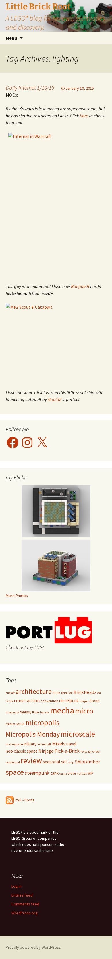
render (95, 752)
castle (9, 701)
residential (13, 762)
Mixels (58, 743)
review (31, 760)
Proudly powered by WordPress (33, 947)
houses (44, 712)
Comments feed (25, 904)
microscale (78, 734)
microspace (14, 744)
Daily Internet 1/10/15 (30, 87)
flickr (35, 712)
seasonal (51, 761)
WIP (91, 773)
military (30, 744)
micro (84, 710)
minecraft (44, 744)
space (15, 772)
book (56, 693)
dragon (84, 701)
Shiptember (87, 762)
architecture (34, 691)
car (99, 693)
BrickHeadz (85, 692)
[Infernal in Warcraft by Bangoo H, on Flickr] (56, 204)
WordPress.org (24, 912)
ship (71, 762)
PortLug (85, 752)
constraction (27, 700)
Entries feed (22, 895)
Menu (11, 38)
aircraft (10, 693)
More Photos (17, 595)
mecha (62, 710)
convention (49, 701)
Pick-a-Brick (67, 751)
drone (94, 700)
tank (54, 773)
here (84, 115)
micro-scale (15, 723)
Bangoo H (80, 286)
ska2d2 (54, 399)
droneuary (12, 712)
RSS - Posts (24, 800)
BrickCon (67, 693)
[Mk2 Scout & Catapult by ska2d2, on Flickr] (56, 343)
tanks (63, 774)
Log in (16, 886)
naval (71, 744)
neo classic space (22, 751)
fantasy (25, 712)
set (64, 761)
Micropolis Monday (33, 734)
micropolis (42, 722)
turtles (82, 773)
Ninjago (46, 751)
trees (72, 773)
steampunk (37, 773)
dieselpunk (69, 700)
